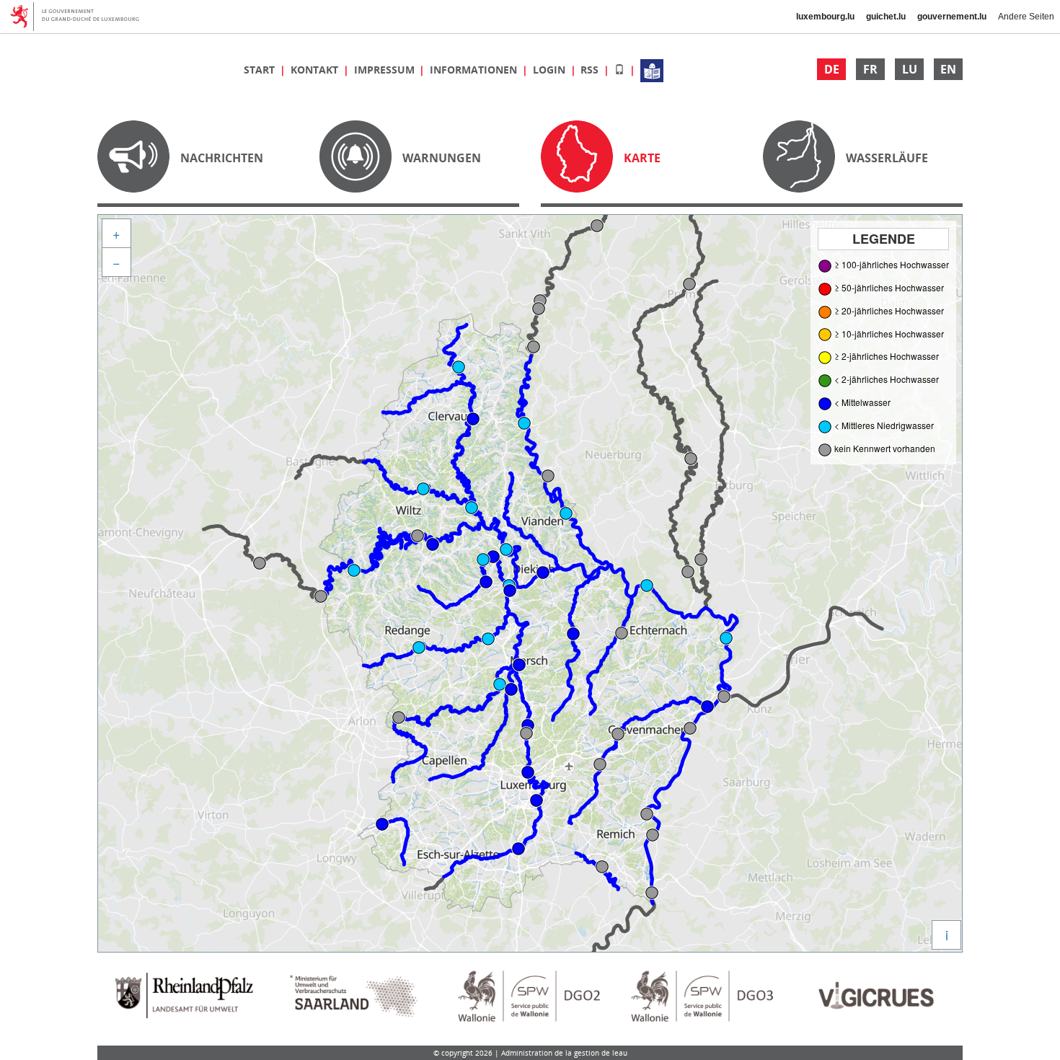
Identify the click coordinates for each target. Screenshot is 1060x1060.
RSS (590, 69)
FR (870, 69)
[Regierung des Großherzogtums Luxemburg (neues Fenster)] (79, 16)
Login (550, 69)
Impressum (386, 69)
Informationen (475, 69)
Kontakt (316, 69)
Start (261, 69)
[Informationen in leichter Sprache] (651, 69)
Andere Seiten (1026, 17)
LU (909, 69)
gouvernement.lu (951, 17)
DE (831, 69)
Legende (883, 238)
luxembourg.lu (825, 17)
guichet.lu (886, 17)
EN (948, 69)
